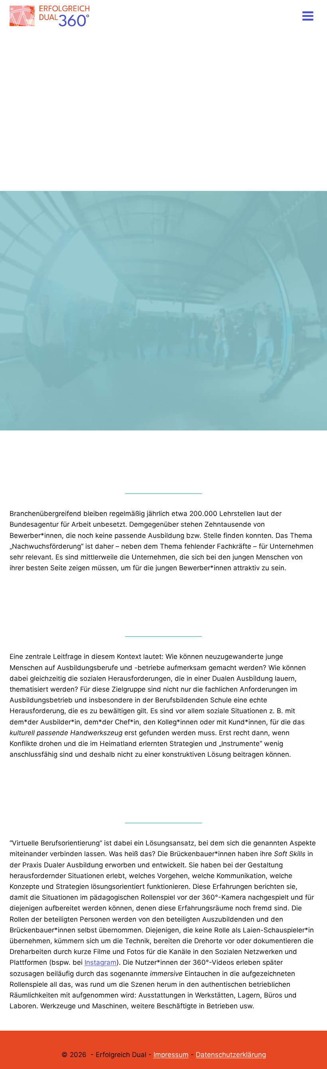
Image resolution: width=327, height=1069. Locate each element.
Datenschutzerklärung (231, 1055)
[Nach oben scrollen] (307, 1037)
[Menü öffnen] (307, 15)
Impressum (171, 1055)
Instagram (100, 962)
